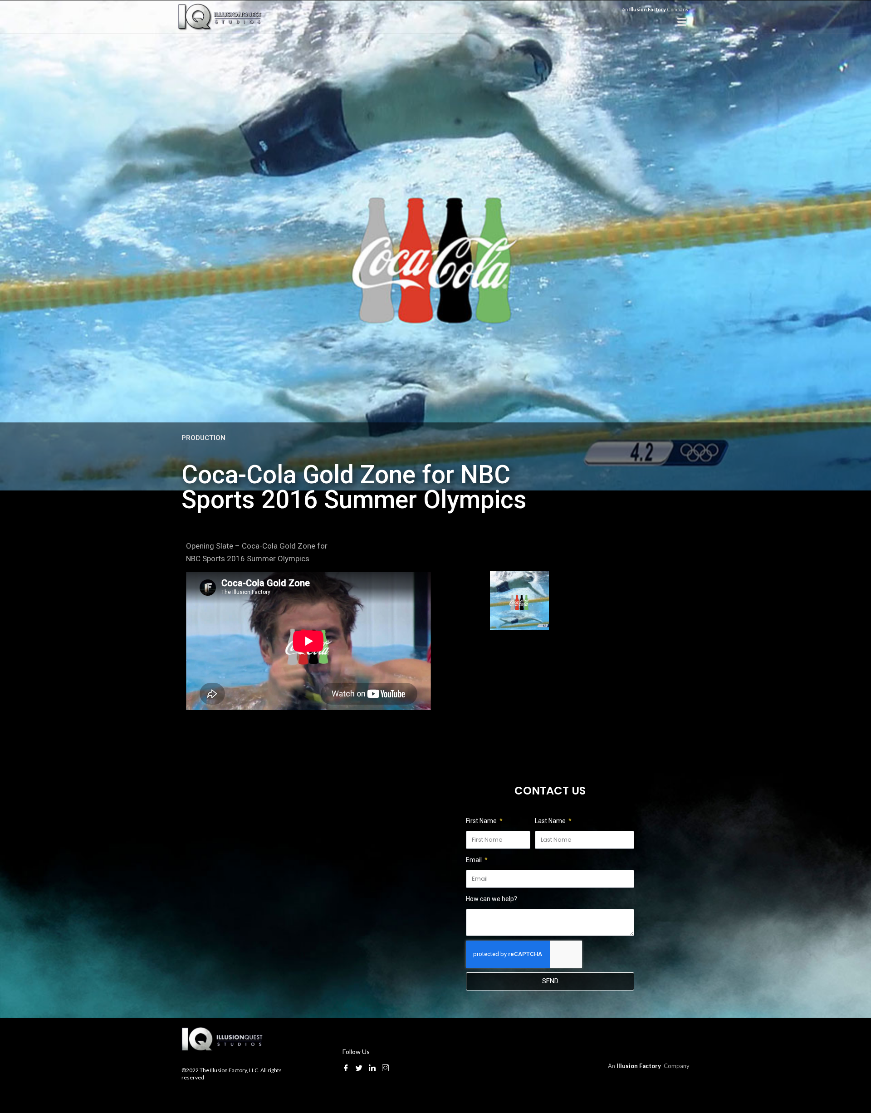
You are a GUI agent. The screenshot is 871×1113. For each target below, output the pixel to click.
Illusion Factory (648, 9)
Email (474, 859)
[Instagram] (385, 1068)
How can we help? (491, 898)
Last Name (551, 820)
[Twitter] (359, 1068)
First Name (482, 820)
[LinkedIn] (372, 1068)
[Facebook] (346, 1068)
